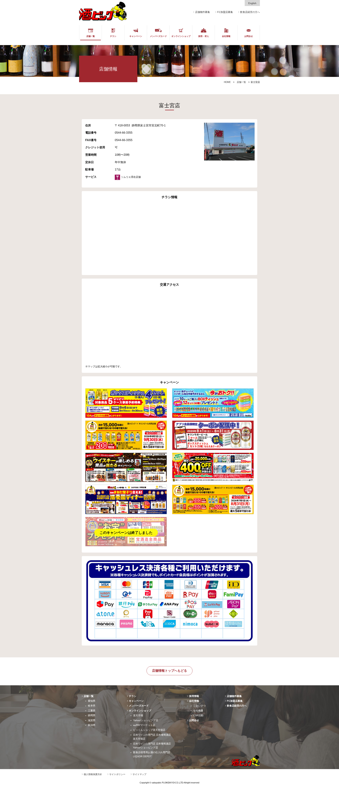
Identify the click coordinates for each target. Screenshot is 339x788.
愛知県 (91, 700)
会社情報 (226, 36)
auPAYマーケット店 (144, 725)
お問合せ (248, 36)
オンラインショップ (181, 36)
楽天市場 (138, 715)
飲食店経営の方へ (250, 12)
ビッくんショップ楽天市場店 (149, 729)
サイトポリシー (117, 774)
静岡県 (91, 715)
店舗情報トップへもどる (169, 670)
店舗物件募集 (202, 12)
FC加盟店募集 (225, 12)
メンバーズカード (158, 36)
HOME (227, 82)
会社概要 (198, 710)
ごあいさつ (199, 705)
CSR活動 (198, 715)
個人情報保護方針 (93, 774)
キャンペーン (135, 36)
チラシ (113, 36)
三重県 (91, 710)
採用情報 (194, 696)
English (252, 3)
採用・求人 (203, 36)
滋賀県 (91, 720)
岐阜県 (91, 705)
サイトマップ (139, 774)
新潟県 (91, 725)
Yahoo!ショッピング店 (145, 720)
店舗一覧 (90, 36)
